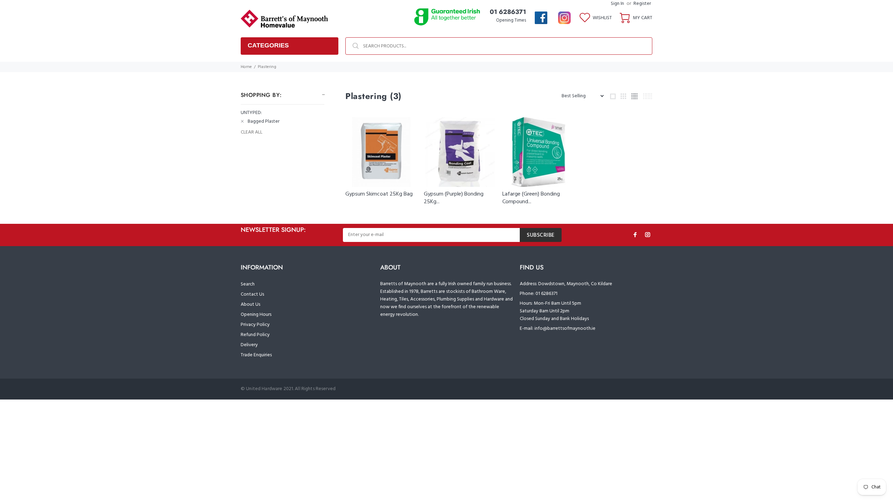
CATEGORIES (268, 45)
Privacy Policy (255, 325)
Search (248, 284)
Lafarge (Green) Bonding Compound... (531, 198)
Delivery (249, 345)
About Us (250, 305)
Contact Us (252, 294)
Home (246, 66)
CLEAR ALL (251, 132)
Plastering (267, 66)
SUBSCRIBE (541, 235)
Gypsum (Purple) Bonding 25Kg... (453, 198)
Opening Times (511, 20)
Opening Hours (256, 315)
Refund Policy (255, 335)
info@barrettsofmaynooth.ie (564, 329)
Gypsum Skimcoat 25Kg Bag (379, 194)
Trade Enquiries (256, 355)
